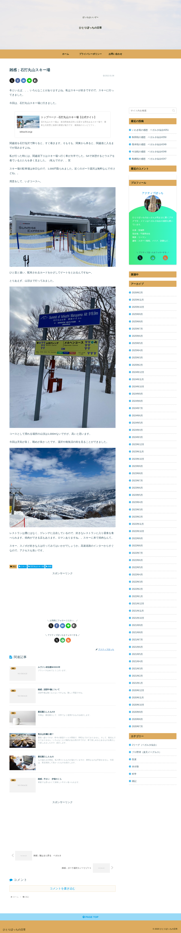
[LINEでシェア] (29, 80)
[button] (35, 80)
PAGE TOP (91, 917)
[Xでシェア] (11, 80)
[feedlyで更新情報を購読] (62, 640)
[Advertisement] (62, 595)
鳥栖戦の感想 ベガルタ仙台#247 (149, 158)
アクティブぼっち (152, 193)
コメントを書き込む (62, 888)
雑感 (49, 566)
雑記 (14, 566)
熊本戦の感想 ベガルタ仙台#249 (149, 144)
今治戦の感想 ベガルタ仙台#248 (149, 151)
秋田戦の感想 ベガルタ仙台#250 (149, 137)
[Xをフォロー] (56, 640)
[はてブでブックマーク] (23, 80)
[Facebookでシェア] (17, 80)
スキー (23, 566)
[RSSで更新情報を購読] (68, 640)
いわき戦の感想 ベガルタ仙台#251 (150, 130)
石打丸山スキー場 (37, 566)
